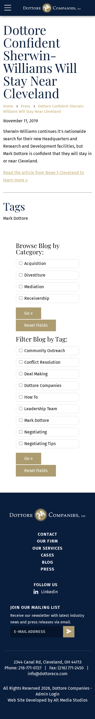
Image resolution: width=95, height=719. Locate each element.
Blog (47, 562)
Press (25, 106)
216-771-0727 (29, 667)
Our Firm (47, 541)
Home (8, 106)
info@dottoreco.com (48, 673)
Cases (47, 555)
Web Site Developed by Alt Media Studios (47, 700)
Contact (47, 534)
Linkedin (48, 591)
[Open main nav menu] (7, 8)
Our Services (47, 548)
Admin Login (47, 694)
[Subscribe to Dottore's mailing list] (68, 631)
